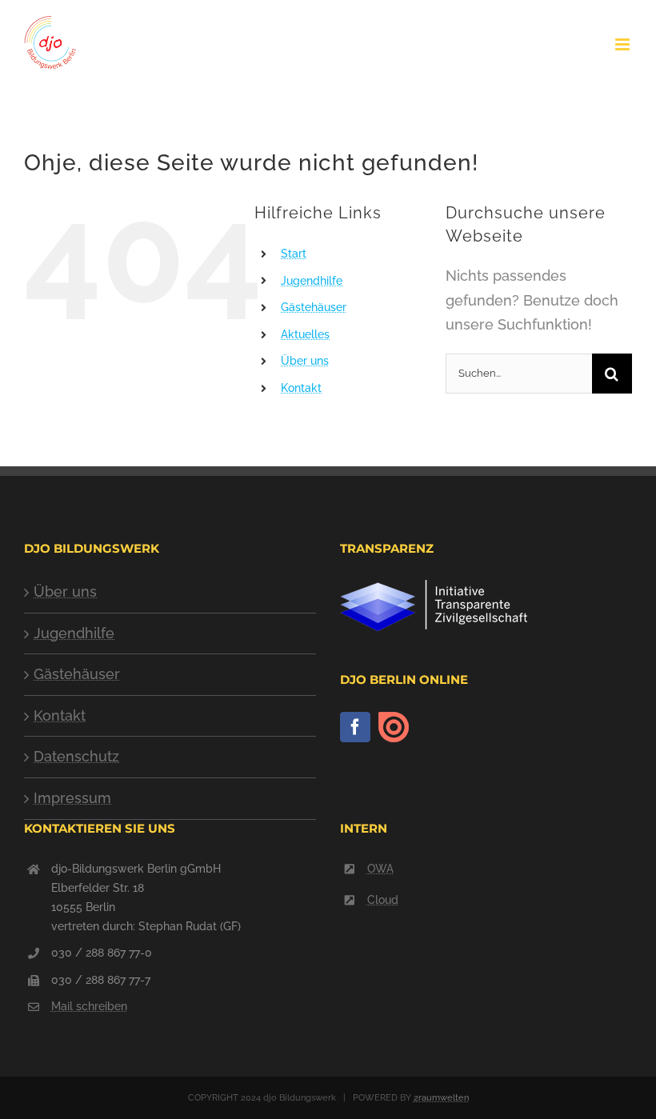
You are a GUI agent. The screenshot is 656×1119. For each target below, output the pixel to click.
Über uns (305, 360)
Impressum (72, 797)
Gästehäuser (313, 307)
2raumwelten (441, 1098)
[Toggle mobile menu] (623, 44)
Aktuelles (305, 334)
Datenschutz (76, 756)
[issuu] (393, 727)
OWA (380, 868)
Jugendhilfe (311, 280)
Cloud (382, 899)
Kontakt (301, 388)
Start (293, 253)
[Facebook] (355, 727)
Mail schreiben (89, 1006)
